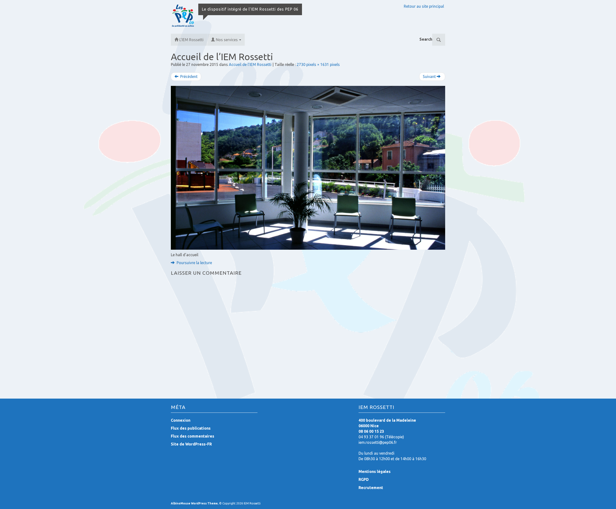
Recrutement (371, 487)
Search (425, 39)
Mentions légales (375, 471)
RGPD (364, 479)
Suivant (430, 76)
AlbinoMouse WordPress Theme (194, 503)
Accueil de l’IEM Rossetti (250, 64)
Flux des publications (191, 428)
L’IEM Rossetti (191, 40)
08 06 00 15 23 (371, 431)
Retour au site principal (424, 6)
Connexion (180, 420)
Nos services (227, 40)
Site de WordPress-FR (191, 444)
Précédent (188, 76)
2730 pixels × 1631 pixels (318, 64)
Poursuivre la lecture (194, 263)
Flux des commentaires (192, 436)
